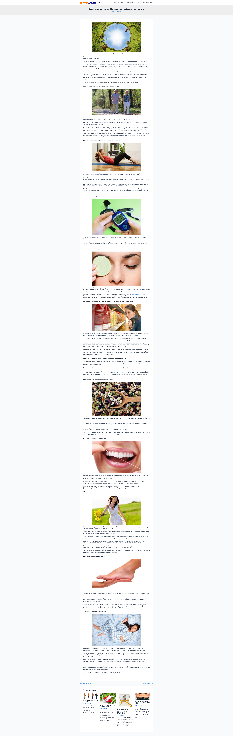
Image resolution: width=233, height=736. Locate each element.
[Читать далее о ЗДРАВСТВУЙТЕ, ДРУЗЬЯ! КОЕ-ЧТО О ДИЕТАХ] (108, 698)
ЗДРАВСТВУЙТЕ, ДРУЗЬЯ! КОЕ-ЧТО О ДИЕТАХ (108, 706)
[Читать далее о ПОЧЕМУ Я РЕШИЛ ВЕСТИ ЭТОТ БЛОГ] (90, 696)
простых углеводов (122, 372)
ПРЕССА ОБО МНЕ (147, 2)
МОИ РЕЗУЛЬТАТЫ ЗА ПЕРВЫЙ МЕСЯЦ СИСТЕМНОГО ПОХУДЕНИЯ (123, 711)
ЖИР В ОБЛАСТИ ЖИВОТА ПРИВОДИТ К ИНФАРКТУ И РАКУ (142, 703)
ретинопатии (135, 294)
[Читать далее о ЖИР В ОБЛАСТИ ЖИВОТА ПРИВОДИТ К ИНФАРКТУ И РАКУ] (142, 696)
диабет (92, 476)
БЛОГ (115, 2)
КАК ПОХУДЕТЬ (131, 2)
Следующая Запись (147, 683)
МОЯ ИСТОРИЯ (121, 2)
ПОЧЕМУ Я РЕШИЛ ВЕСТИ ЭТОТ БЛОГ (90, 701)
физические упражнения (119, 75)
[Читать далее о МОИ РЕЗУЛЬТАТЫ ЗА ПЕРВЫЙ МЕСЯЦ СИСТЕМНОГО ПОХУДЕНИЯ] (124, 700)
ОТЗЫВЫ (139, 2)
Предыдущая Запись (85, 683)
